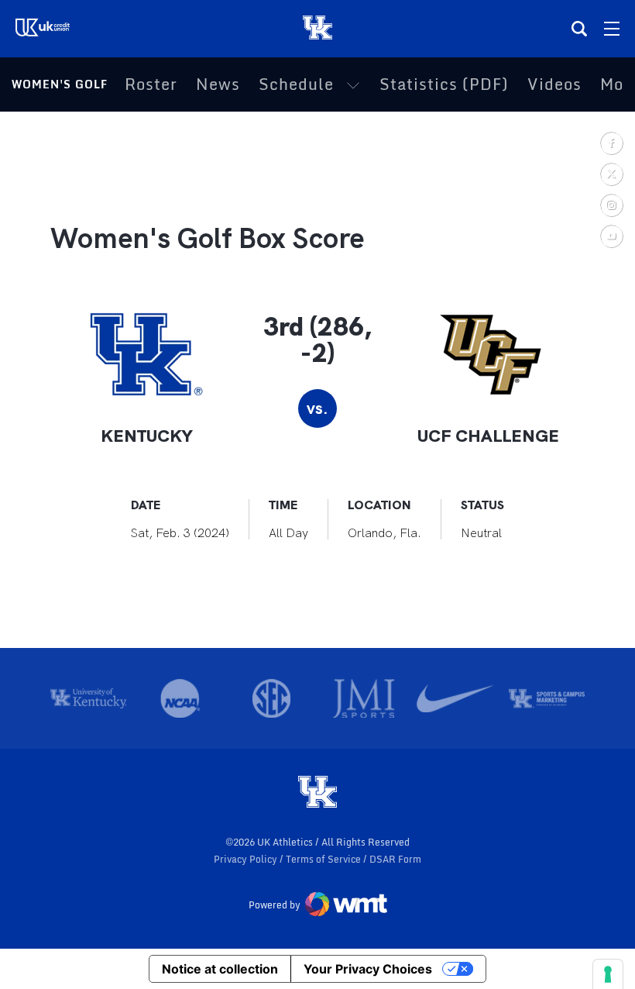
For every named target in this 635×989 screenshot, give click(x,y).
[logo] (317, 793)
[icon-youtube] (611, 235)
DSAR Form (395, 859)
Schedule (296, 84)
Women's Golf (60, 84)
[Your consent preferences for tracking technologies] (608, 974)
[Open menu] (612, 29)
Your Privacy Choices (368, 969)
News (218, 84)
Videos (554, 84)
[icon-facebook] (611, 142)
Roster (151, 84)
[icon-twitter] (611, 173)
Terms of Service (324, 859)
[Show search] (579, 29)
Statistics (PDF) (444, 84)
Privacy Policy (247, 859)
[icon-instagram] (611, 204)
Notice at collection (220, 969)
